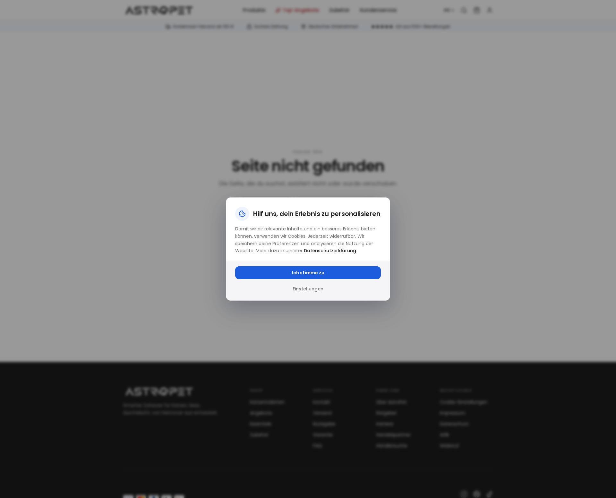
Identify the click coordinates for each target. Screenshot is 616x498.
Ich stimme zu (308, 273)
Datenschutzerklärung (330, 250)
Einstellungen (308, 289)
